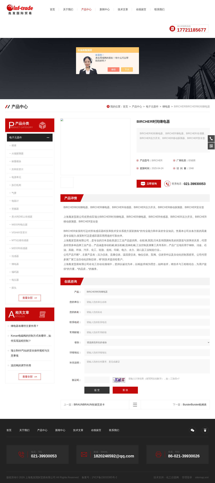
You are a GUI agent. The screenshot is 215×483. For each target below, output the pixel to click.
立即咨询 (152, 183)
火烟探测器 (17, 153)
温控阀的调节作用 (21, 365)
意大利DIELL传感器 (22, 216)
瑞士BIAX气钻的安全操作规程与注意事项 (30, 353)
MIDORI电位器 (19, 224)
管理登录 (187, 477)
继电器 (166, 106)
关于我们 (68, 9)
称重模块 (16, 161)
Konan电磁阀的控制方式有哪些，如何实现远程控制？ (31, 338)
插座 (14, 145)
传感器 (15, 256)
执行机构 (16, 185)
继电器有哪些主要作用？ (25, 326)
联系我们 (159, 9)
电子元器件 (152, 106)
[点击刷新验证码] (119, 380)
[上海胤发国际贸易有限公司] (23, 9)
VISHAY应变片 (19, 232)
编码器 (15, 272)
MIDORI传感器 (19, 248)
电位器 (15, 279)
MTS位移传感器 (20, 240)
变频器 (15, 208)
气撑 (14, 193)
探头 (14, 287)
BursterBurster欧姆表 (195, 404)
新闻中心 (105, 9)
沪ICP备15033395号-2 (104, 477)
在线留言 (141, 9)
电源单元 (16, 177)
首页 (52, 9)
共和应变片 (17, 169)
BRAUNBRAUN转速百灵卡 (89, 404)
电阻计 (15, 200)
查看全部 (28, 297)
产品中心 (86, 9)
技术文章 (123, 9)
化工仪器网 (172, 477)
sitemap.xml (202, 477)
